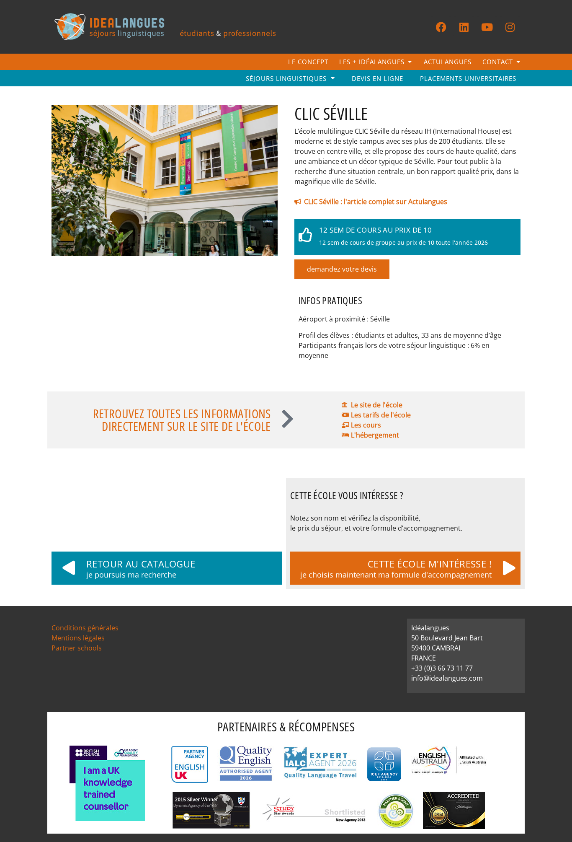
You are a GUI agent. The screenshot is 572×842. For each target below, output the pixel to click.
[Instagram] (510, 26)
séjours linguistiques (286, 78)
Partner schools (77, 648)
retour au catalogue (141, 563)
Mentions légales (78, 638)
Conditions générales (85, 627)
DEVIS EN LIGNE (377, 78)
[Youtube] (487, 26)
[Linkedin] (463, 26)
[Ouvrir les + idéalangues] (410, 62)
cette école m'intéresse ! (430, 563)
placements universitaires (468, 78)
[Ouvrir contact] (518, 62)
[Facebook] (440, 26)
